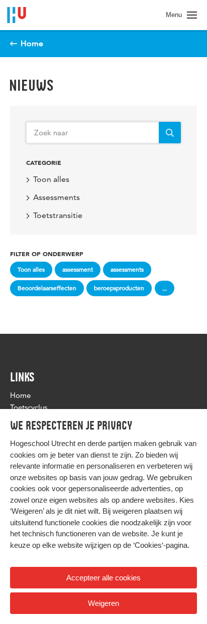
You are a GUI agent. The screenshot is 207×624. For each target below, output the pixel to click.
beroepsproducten (119, 288)
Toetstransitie (57, 215)
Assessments (56, 197)
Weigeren (103, 603)
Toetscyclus (28, 407)
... (164, 288)
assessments (127, 269)
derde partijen (109, 443)
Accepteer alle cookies (103, 577)
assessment (77, 269)
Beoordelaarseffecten (47, 288)
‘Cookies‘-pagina (160, 545)
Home (20, 395)
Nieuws (31, 85)
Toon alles (51, 179)
